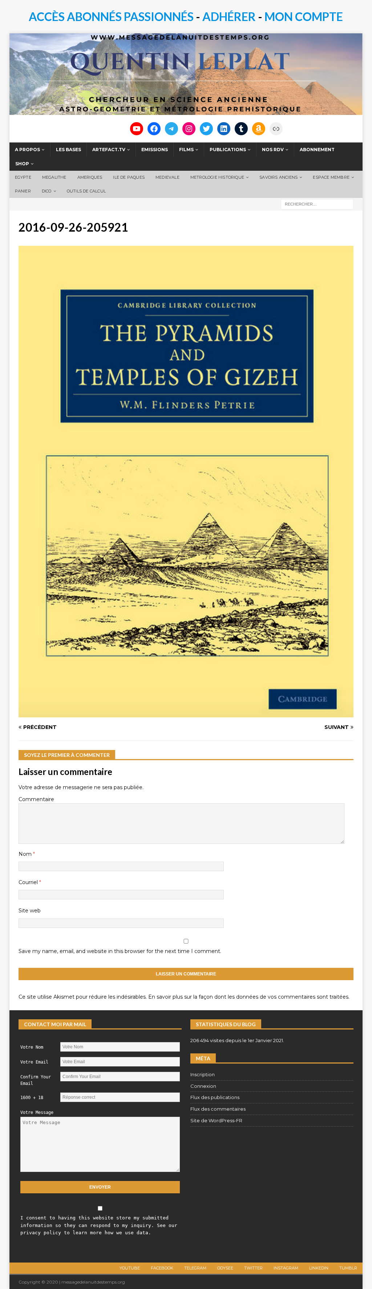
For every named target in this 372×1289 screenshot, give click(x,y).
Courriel (29, 882)
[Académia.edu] (276, 128)
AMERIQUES (89, 177)
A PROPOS (27, 149)
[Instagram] (188, 128)
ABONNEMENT (317, 149)
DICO (47, 191)
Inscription (202, 1074)
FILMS (186, 149)
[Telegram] (171, 128)
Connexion (203, 1086)
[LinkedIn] (223, 128)
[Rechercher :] (317, 203)
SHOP (22, 163)
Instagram (286, 1268)
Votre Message (36, 1112)
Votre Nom (31, 1047)
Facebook (162, 1268)
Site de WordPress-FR (216, 1120)
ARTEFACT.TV (108, 149)
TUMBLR (348, 1268)
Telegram (195, 1268)
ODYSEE (225, 1268)
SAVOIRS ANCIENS (278, 177)
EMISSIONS (154, 149)
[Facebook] (154, 128)
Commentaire (36, 799)
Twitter (253, 1268)
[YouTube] (136, 128)
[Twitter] (206, 128)
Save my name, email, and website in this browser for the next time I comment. (120, 951)
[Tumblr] (241, 128)
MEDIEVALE (167, 177)
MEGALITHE (54, 177)
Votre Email (34, 1062)
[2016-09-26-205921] (186, 713)
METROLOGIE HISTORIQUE (217, 177)
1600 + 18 (31, 1097)
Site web (30, 910)
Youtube (130, 1268)
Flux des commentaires (218, 1109)
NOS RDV (273, 149)
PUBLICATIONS (228, 149)
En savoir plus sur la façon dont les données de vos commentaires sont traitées (248, 997)
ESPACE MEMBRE (331, 177)
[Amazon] (258, 128)
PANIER (23, 191)
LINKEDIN (318, 1268)
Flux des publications (214, 1097)
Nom (26, 854)
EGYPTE (23, 177)
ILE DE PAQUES (129, 177)
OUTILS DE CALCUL (86, 191)
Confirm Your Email (35, 1080)
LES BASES (68, 149)
